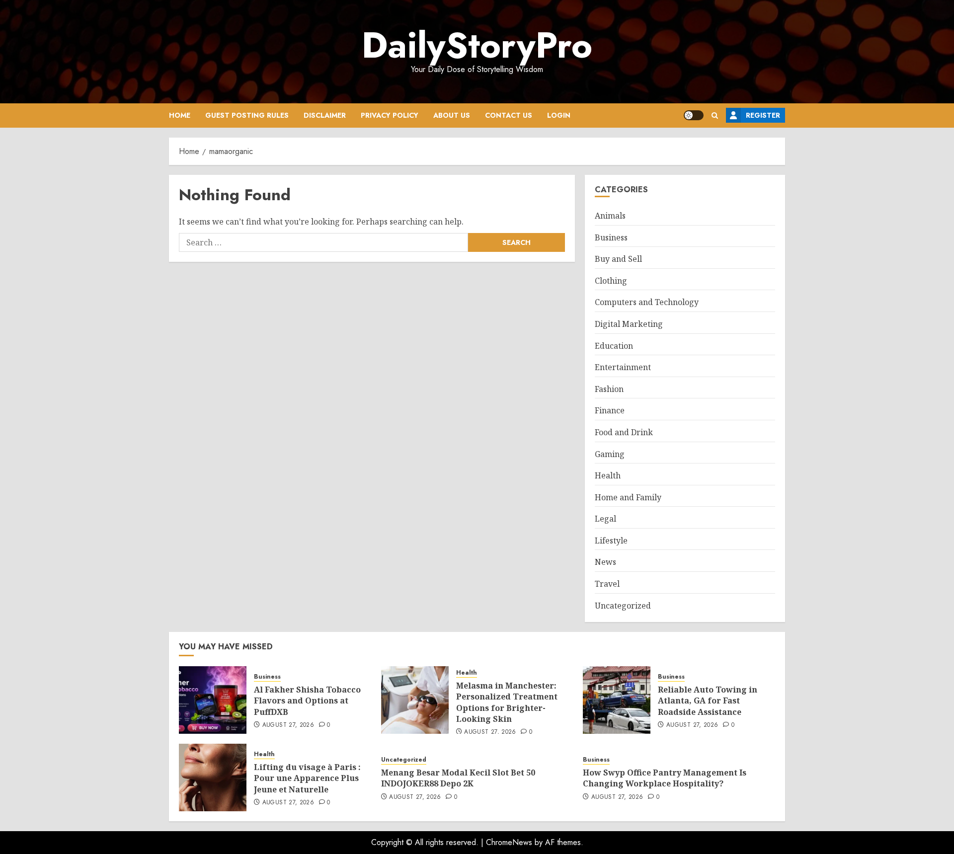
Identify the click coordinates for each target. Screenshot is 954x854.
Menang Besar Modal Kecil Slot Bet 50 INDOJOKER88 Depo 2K (458, 778)
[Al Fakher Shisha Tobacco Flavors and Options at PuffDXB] (212, 700)
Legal (605, 518)
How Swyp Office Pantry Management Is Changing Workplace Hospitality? (664, 778)
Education (614, 345)
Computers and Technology (647, 302)
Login (558, 115)
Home (179, 115)
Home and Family (628, 497)
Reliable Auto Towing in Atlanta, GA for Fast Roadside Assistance (707, 700)
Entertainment (623, 367)
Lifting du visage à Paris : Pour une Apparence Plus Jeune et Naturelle (307, 778)
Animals (610, 215)
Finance (610, 410)
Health (608, 475)
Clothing (611, 280)
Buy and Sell (618, 258)
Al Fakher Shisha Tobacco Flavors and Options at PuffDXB (307, 700)
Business (611, 237)
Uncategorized (623, 605)
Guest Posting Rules (247, 115)
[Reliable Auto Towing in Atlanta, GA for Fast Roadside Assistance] (616, 700)
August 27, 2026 (288, 725)
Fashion (609, 389)
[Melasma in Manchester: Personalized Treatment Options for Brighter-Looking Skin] (415, 700)
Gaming (610, 454)
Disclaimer (325, 115)
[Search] (715, 115)
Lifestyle (611, 540)
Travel (607, 583)
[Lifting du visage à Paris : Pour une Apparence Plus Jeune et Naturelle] (212, 777)
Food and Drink (624, 432)
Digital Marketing (629, 323)
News (605, 561)
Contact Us (508, 115)
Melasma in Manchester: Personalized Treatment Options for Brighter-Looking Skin (506, 702)
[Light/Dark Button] (694, 115)
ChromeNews (509, 842)
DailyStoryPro (477, 45)
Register (763, 115)
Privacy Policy (389, 115)
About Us (451, 115)
